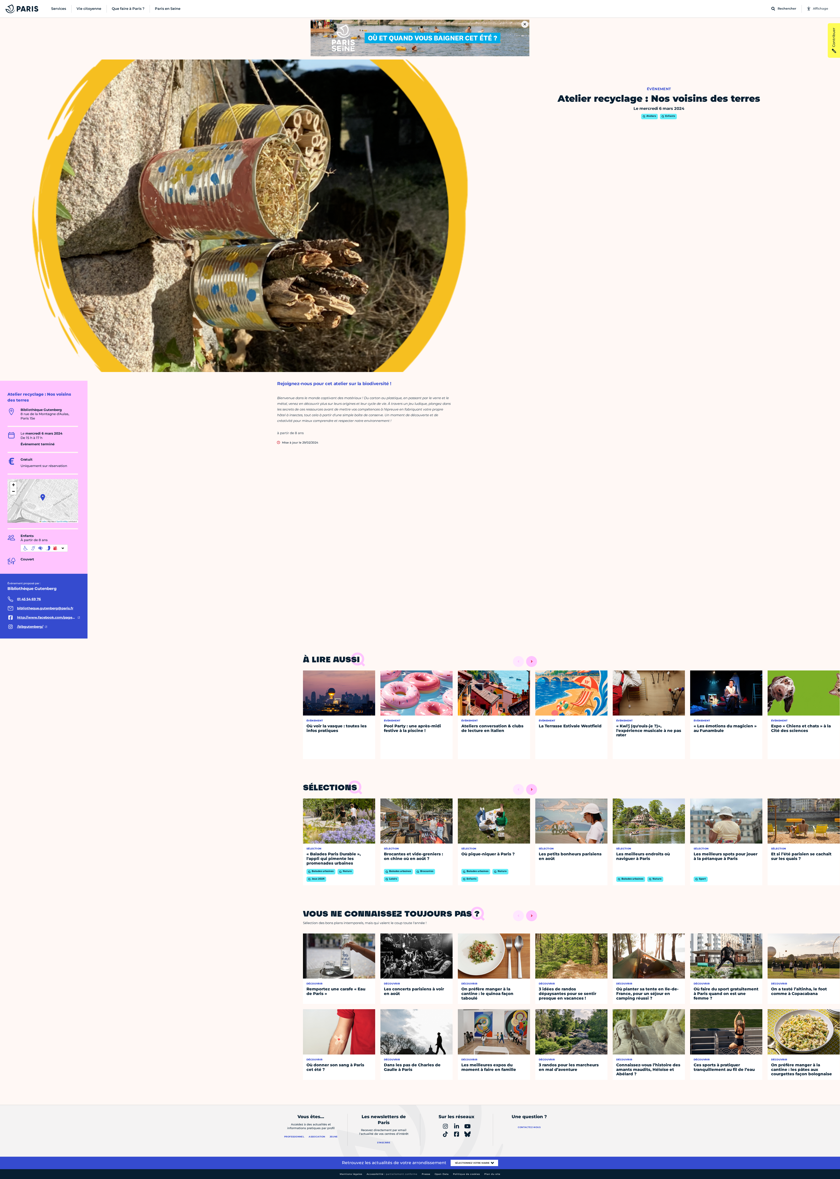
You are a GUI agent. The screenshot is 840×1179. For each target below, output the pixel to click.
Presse (426, 1174)
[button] (42, 497)
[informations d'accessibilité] (44, 548)
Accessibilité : (392, 1174)
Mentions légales (351, 1174)
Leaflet (43, 521)
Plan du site (492, 1174)
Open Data (442, 1174)
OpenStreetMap (62, 521)
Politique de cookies (466, 1174)
